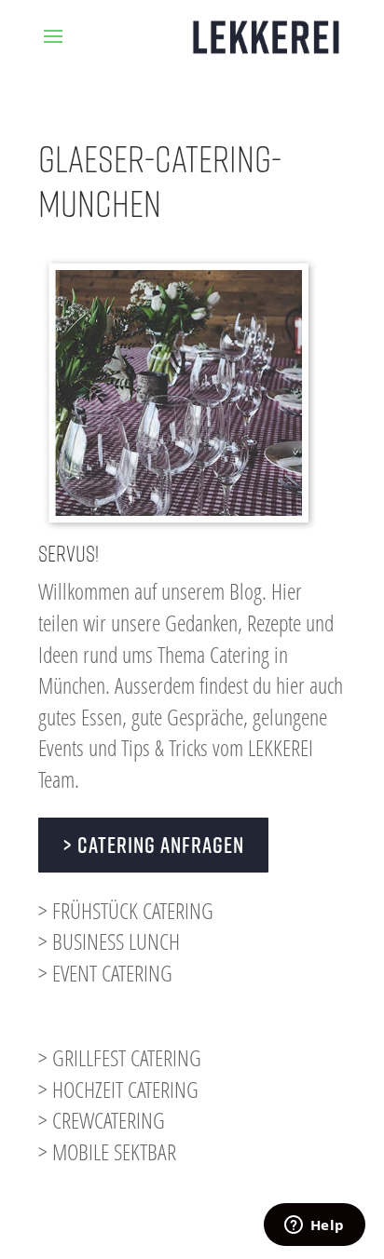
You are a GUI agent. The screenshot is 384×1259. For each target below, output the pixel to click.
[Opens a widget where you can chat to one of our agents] (314, 1226)
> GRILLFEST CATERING (119, 1057)
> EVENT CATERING (105, 972)
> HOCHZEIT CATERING (118, 1089)
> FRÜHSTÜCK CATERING (125, 910)
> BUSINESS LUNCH (109, 941)
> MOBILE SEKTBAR (107, 1151)
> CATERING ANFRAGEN (153, 844)
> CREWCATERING (101, 1119)
